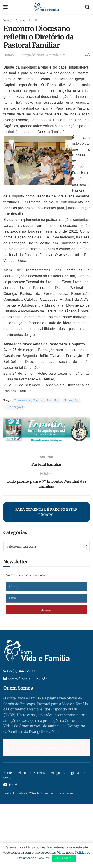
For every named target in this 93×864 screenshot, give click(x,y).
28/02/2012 (11, 55)
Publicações (14, 407)
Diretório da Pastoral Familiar (36, 400)
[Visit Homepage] (46, 6)
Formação (71, 400)
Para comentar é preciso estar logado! (46, 511)
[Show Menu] (5, 7)
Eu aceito (64, 858)
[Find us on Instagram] (11, 784)
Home (7, 20)
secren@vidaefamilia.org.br (27, 678)
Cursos (8, 777)
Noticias (20, 20)
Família (33, 20)
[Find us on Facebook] (16, 784)
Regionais (74, 773)
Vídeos (22, 773)
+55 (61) (21, 671)
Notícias (39, 773)
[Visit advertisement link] (46, 430)
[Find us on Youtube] (5, 784)
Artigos (56, 773)
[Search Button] (87, 7)
